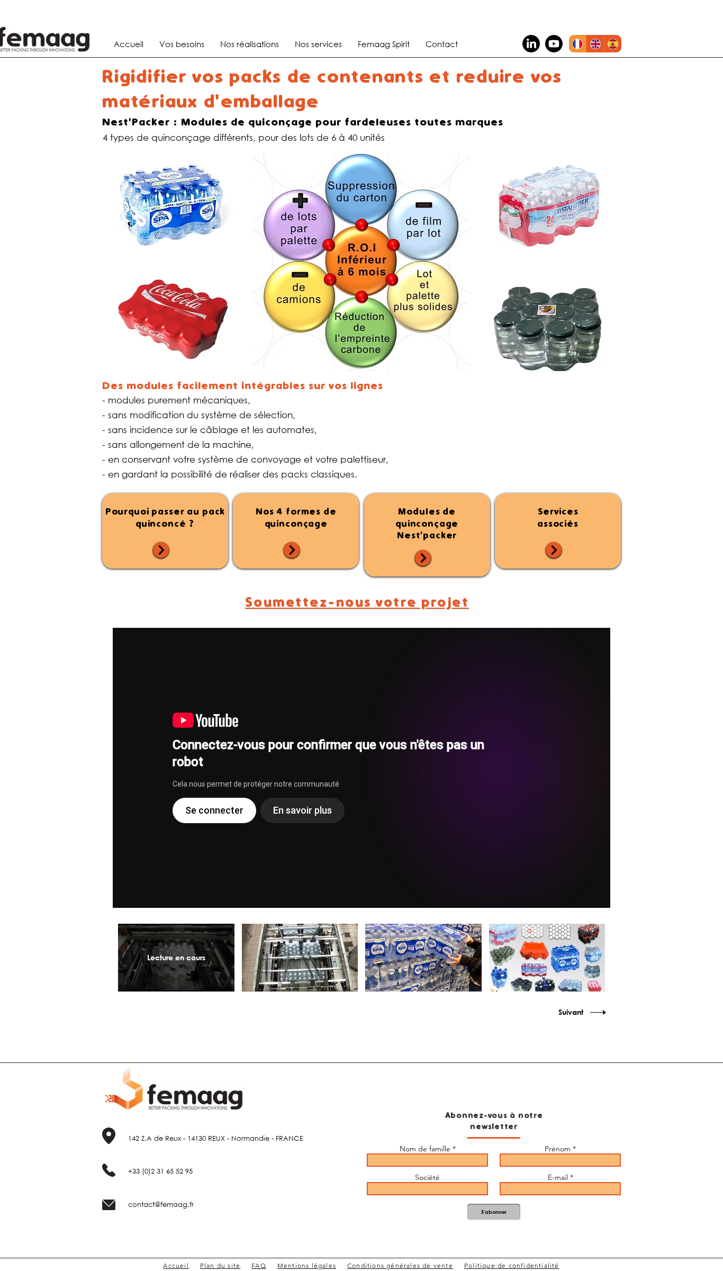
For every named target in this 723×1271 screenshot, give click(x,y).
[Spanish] (612, 43)
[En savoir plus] (161, 550)
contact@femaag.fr (161, 1204)
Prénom (558, 1148)
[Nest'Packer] (361, 768)
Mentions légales (306, 1265)
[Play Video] (300, 957)
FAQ (258, 1265)
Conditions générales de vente (400, 1265)
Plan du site (220, 1265)
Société (427, 1177)
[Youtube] (554, 43)
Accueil (175, 1265)
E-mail (558, 1177)
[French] (577, 43)
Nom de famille (425, 1148)
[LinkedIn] (531, 43)
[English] (594, 43)
